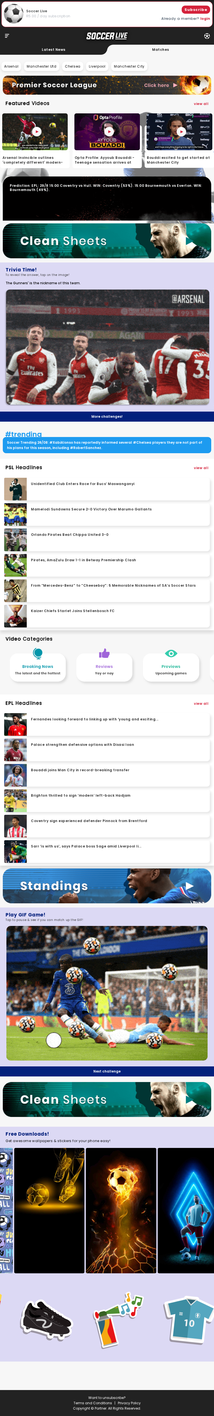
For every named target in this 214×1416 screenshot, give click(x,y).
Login (201, 1371)
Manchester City (129, 66)
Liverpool (97, 66)
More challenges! (107, 416)
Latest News (53, 49)
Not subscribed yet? (176, 1380)
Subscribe (195, 9)
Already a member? (185, 18)
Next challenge (107, 1071)
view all (201, 103)
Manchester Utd (42, 66)
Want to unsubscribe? (107, 1397)
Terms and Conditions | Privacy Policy (107, 1403)
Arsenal (11, 66)
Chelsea (73, 66)
